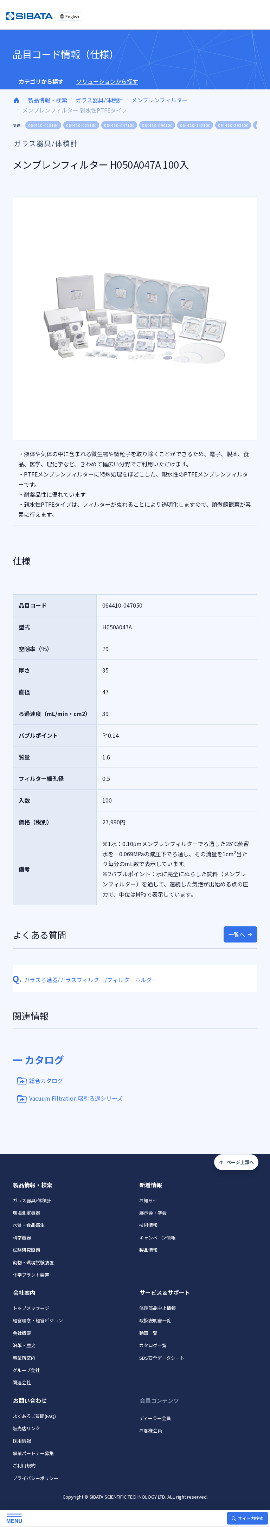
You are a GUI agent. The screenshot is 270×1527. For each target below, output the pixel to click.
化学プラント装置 (31, 1274)
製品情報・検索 (47, 100)
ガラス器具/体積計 (99, 100)
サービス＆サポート (165, 1292)
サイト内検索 (250, 1518)
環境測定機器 (26, 1212)
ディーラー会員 (155, 1418)
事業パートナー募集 (33, 1453)
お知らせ (148, 1200)
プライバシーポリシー (35, 1478)
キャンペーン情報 (157, 1237)
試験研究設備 (26, 1249)
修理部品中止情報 (157, 1308)
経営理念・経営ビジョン (38, 1320)
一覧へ (236, 934)
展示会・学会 (153, 1212)
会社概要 (22, 1333)
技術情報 (148, 1225)
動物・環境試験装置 (33, 1262)
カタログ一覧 (153, 1345)
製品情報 (148, 1249)
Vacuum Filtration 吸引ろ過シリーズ (76, 1098)
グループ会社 (26, 1370)
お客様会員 (150, 1430)
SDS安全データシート (162, 1357)
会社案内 (24, 1292)
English (72, 16)
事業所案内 (24, 1357)
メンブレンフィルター (159, 100)
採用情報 (22, 1440)
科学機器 (22, 1237)
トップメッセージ (31, 1308)
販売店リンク (26, 1428)
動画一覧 (148, 1333)
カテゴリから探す (41, 81)
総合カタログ (46, 1080)
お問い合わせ (30, 1400)
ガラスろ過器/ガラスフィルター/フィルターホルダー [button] (85, 979)
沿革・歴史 (24, 1345)
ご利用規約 (24, 1465)
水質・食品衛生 (29, 1225)
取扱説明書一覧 (155, 1320)
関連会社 (22, 1382)
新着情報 (151, 1185)
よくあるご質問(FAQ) (34, 1416)
